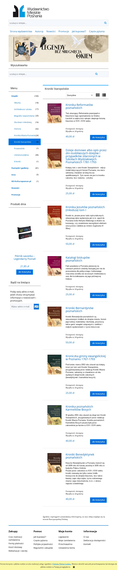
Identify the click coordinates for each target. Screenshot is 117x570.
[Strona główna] (30, 9)
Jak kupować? (40, 536)
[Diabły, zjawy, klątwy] (58, 48)
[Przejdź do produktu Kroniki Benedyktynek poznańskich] (54, 463)
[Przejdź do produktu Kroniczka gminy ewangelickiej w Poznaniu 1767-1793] (54, 364)
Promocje (15, 194)
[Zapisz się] (36, 306)
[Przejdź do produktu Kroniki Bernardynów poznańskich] (54, 316)
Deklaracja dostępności (94, 540)
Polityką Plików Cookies (62, 564)
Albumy (17, 102)
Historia (17, 128)
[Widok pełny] (104, 95)
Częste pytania (41, 540)
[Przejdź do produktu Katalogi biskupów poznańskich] (54, 266)
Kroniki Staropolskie (22, 142)
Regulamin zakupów (43, 547)
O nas (86, 536)
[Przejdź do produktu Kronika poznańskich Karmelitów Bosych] (54, 415)
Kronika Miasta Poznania (24, 135)
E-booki (17, 161)
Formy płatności (16, 543)
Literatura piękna (21, 155)
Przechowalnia (65, 544)
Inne (13, 174)
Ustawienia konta (66, 547)
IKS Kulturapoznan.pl (21, 181)
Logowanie (63, 536)
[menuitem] (21, 31)
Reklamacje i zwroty (18, 550)
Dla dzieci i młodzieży (23, 122)
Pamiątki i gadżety (19, 168)
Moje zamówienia (66, 540)
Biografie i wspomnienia (24, 116)
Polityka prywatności (43, 544)
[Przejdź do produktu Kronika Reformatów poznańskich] (54, 113)
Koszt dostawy (15, 547)
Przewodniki (19, 148)
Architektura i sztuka (23, 109)
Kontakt (87, 544)
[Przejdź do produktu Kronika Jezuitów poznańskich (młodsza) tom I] (54, 215)
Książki (14, 96)
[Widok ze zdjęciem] (98, 95)
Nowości (15, 188)
